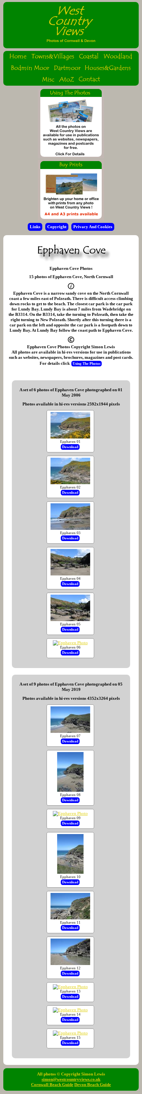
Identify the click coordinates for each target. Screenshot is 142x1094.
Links (35, 226)
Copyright (56, 226)
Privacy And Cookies (92, 226)
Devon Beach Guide (92, 1084)
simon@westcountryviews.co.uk (71, 1079)
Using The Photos (86, 363)
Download (70, 447)
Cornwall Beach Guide (52, 1084)
